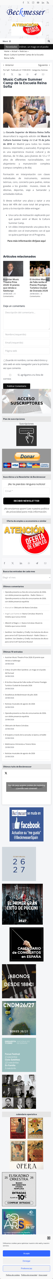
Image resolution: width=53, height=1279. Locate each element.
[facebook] (23, 3)
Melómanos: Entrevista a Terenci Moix (20, 744)
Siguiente (43, 65)
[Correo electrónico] (45, 563)
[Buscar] (49, 41)
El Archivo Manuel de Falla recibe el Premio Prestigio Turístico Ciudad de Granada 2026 (39, 285)
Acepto (26, 1253)
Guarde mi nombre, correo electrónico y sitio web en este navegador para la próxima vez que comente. (26, 364)
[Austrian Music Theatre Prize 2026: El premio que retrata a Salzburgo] (13, 262)
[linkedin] (43, 3)
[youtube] (38, 3)
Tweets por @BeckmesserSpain (26, 786)
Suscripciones (26, 423)
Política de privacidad (29, 1275)
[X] (12, 563)
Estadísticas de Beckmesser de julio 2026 (21, 694)
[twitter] (28, 3)
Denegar (26, 1261)
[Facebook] (4, 563)
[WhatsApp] (29, 563)
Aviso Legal (43, 1275)
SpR (8, 70)
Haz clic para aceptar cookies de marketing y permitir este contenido (26, 786)
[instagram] (33, 3)
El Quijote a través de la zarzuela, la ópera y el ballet (25, 735)
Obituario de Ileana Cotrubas (25, 607)
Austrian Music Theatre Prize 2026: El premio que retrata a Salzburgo (11, 285)
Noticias (44, 70)
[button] (48, 1238)
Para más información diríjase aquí (26, 240)
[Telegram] (37, 563)
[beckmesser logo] (26, 6)
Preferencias (26, 1268)
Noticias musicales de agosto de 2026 (20, 704)
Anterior (9, 65)
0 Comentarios (9, 295)
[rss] (48, 3)
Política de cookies (13, 1275)
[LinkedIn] (20, 563)
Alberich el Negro (12, 623)
